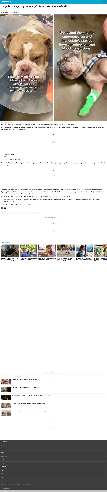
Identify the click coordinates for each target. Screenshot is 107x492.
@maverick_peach (9, 154)
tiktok (38, 213)
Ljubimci (3, 466)
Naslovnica (4, 441)
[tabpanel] (53, 398)
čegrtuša (31, 213)
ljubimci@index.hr (33, 205)
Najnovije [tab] (18, 376)
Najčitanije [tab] (53, 376)
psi (10, 213)
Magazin (3, 452)
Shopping (4, 456)
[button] (105, 2)
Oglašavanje (3, 484)
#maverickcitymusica (62, 199)
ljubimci (4, 213)
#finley (70, 199)
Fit (2, 470)
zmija (15, 213)
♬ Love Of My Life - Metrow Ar (12, 159)
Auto (2, 474)
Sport (3, 449)
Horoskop (4, 481)
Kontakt (18, 484)
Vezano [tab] (88, 376)
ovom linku (60, 217)
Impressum (23, 484)
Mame (3, 463)
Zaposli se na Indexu (11, 484)
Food (2, 459)
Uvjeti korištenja (29, 484)
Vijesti (3, 445)
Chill (2, 477)
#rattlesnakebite (51, 199)
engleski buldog (22, 213)
